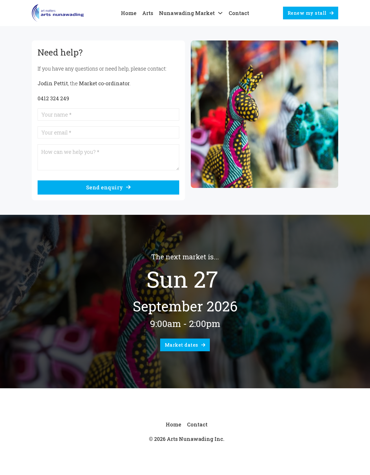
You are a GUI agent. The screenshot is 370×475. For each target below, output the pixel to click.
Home (128, 13)
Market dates (181, 345)
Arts (147, 13)
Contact (239, 13)
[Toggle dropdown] (220, 13)
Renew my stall (307, 13)
